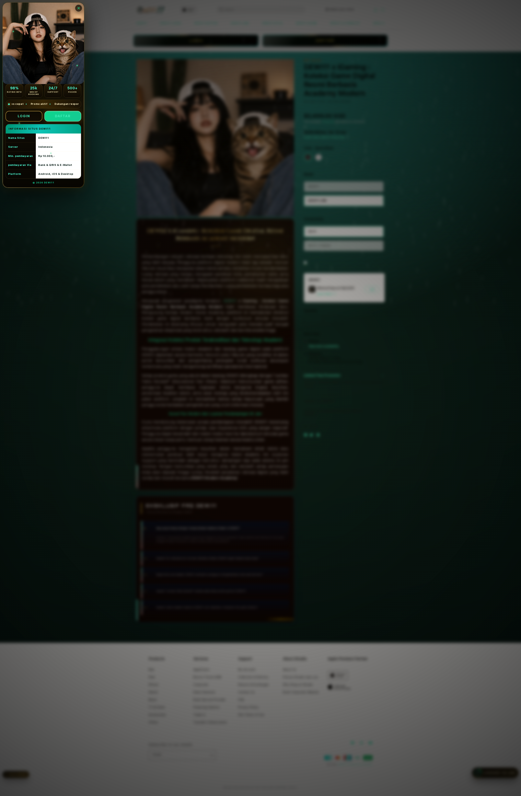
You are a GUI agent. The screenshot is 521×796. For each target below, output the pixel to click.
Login (24, 116)
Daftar (63, 116)
